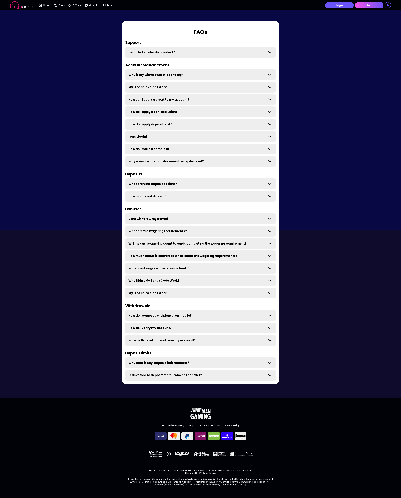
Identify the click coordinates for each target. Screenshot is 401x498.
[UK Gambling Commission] (201, 454)
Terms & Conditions (209, 425)
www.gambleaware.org (209, 470)
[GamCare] (155, 454)
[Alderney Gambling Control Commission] (241, 454)
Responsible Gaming (173, 425)
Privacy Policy (232, 425)
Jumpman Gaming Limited (169, 479)
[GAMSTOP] (182, 454)
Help (191, 425)
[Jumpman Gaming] (200, 418)
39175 (140, 481)
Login (339, 5)
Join (369, 5)
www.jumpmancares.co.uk (239, 470)
